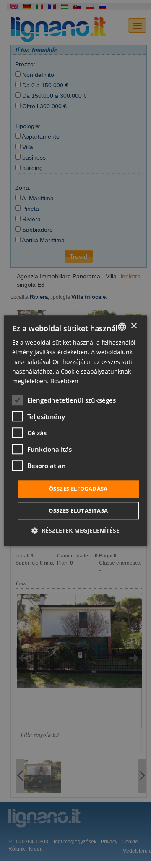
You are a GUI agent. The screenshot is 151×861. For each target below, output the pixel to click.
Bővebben (64, 381)
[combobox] (122, 326)
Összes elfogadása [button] (78, 489)
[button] (75, 530)
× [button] (133, 326)
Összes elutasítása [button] (78, 510)
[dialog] (75, 430)
